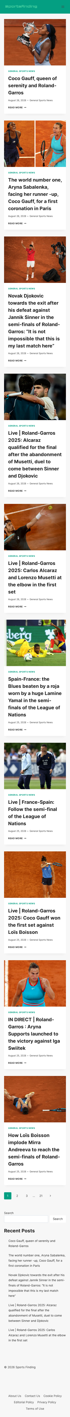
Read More (17, 107)
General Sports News (21, 71)
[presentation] (35, 42)
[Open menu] (63, 6)
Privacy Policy (46, 1402)
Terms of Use (35, 1408)
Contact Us (32, 1396)
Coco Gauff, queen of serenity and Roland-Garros (32, 85)
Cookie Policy (52, 1396)
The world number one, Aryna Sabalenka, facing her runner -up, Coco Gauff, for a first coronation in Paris (35, 194)
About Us (14, 1396)
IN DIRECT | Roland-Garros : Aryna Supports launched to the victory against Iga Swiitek (34, 1034)
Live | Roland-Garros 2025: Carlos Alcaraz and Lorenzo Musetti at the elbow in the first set (35, 577)
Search (9, 1213)
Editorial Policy (24, 1402)
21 (40, 1196)
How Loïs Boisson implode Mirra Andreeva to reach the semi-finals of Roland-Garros (34, 1149)
